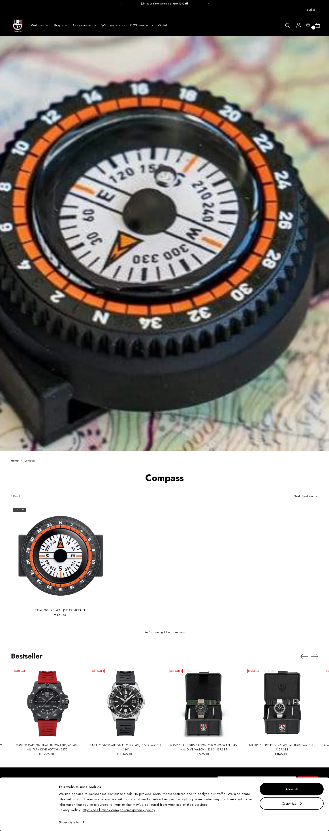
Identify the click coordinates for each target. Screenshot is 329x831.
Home (15, 460)
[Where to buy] (306, 25)
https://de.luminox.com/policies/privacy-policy (119, 810)
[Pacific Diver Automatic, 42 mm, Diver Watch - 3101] (125, 703)
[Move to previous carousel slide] (304, 656)
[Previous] (121, 4)
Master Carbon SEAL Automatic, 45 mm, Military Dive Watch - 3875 (47, 747)
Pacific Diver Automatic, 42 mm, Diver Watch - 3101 (125, 747)
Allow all (292, 789)
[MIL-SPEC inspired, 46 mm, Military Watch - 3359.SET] (282, 703)
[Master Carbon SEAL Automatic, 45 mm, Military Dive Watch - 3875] (47, 703)
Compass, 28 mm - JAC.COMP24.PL (60, 610)
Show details (69, 822)
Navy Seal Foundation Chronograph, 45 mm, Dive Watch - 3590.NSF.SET (203, 747)
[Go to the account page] (296, 25)
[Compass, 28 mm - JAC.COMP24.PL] (60, 555)
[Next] (208, 4)
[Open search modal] (287, 25)
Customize (289, 803)
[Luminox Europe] (17, 25)
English (311, 10)
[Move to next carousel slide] (314, 656)
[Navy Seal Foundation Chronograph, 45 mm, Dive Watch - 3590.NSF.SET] (203, 703)
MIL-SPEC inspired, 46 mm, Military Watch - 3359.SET (282, 747)
